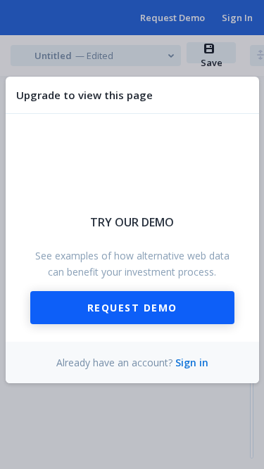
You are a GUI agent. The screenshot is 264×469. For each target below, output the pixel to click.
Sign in (191, 362)
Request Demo (132, 307)
